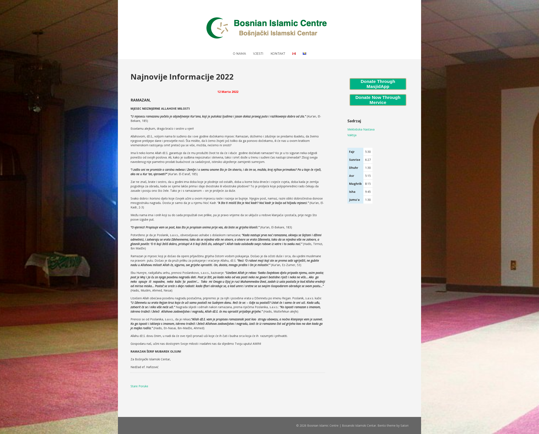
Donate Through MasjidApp (378, 84)
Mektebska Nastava (361, 129)
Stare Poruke (139, 386)
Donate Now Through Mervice (377, 100)
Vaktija (351, 135)
